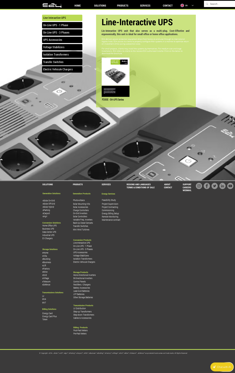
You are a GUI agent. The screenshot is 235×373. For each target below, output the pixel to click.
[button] (140, 187)
